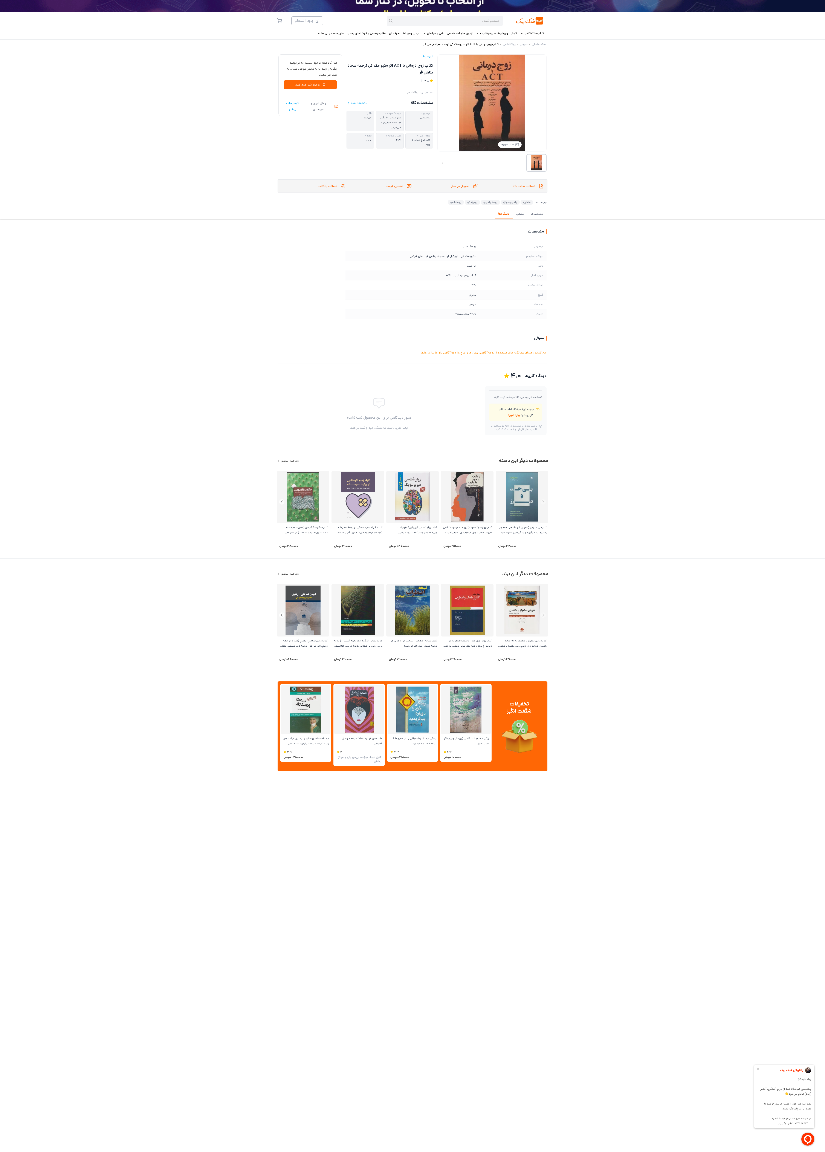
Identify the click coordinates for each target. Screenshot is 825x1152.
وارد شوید (513, 415)
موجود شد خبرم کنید (308, 85)
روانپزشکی (472, 202)
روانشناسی (412, 92)
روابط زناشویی (490, 202)
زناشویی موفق (510, 202)
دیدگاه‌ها (503, 214)
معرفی (520, 214)
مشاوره (526, 202)
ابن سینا (428, 56)
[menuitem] (532, 33)
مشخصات (537, 214)
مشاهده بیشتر (290, 461)
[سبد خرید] (279, 20)
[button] (282, 502)
